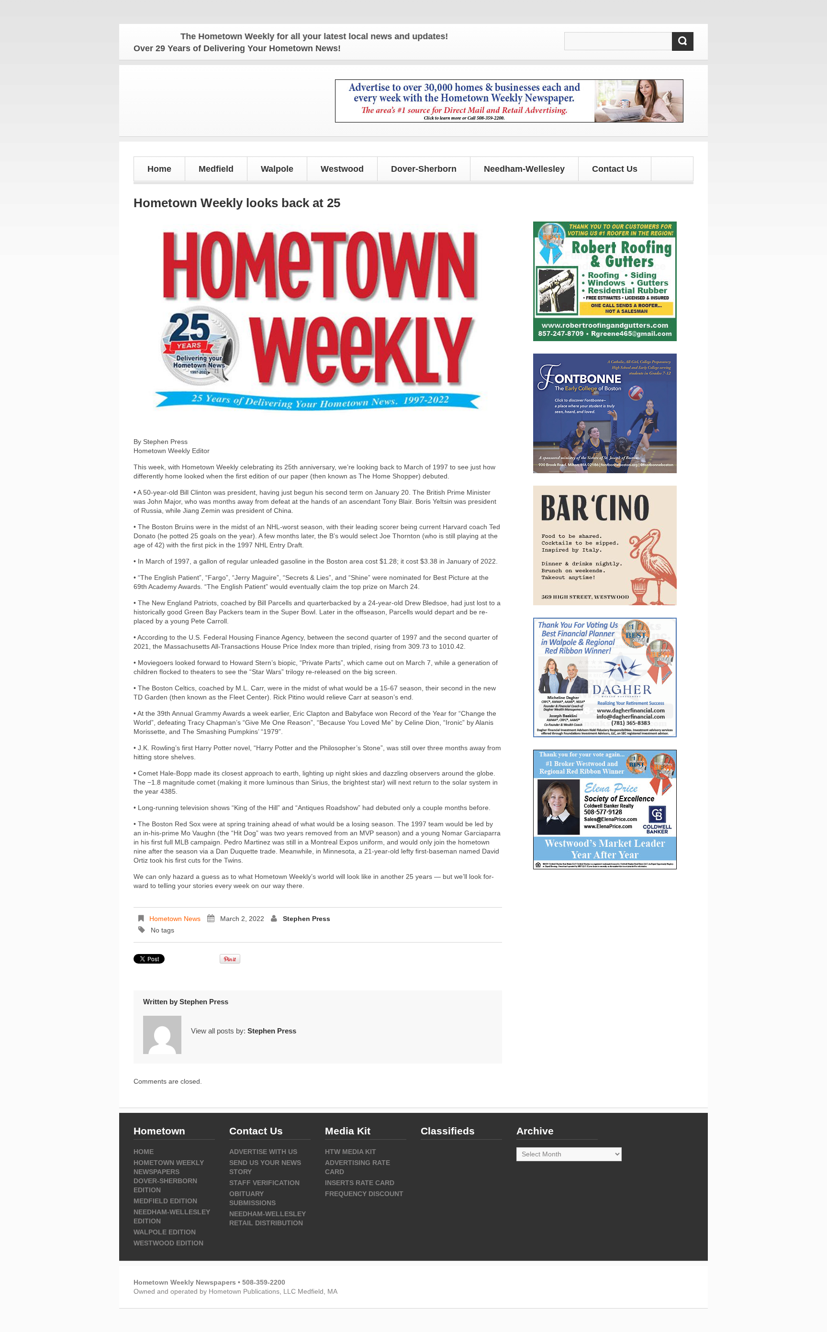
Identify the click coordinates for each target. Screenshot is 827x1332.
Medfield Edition (165, 1201)
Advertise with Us (263, 1151)
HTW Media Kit (350, 1151)
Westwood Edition (168, 1243)
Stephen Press (306, 918)
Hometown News (175, 918)
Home (159, 169)
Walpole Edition (165, 1232)
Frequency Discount (364, 1194)
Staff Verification (264, 1183)
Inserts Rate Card (359, 1183)
